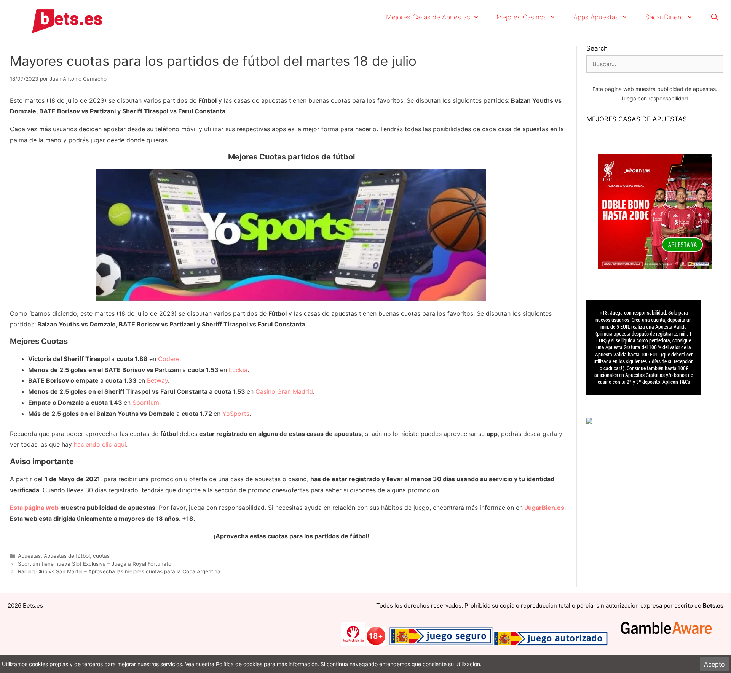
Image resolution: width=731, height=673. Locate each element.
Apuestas (29, 556)
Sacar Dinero (664, 17)
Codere (168, 359)
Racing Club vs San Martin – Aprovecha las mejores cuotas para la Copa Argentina (119, 571)
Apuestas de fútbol (67, 556)
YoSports (235, 413)
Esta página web (34, 507)
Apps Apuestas (596, 17)
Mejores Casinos (521, 17)
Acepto (714, 664)
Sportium (145, 402)
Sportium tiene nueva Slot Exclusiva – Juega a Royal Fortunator (95, 564)
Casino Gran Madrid (284, 391)
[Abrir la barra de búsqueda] (714, 17)
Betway (157, 380)
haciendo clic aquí (100, 444)
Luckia (238, 370)
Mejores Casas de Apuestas (428, 17)
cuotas (101, 556)
